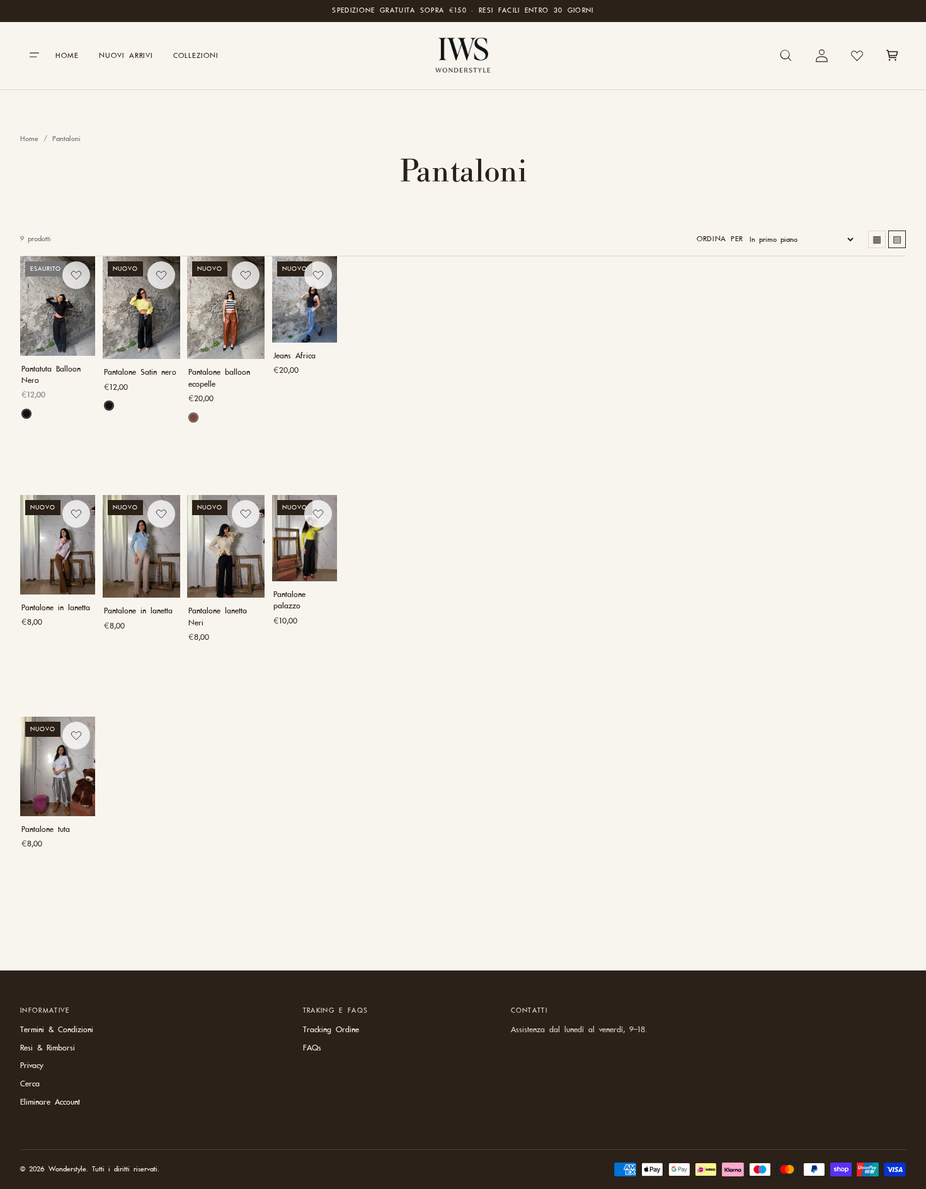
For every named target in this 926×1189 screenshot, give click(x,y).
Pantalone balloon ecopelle (219, 378)
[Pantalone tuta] (57, 766)
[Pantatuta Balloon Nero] (57, 306)
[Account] (821, 55)
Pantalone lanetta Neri (217, 617)
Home (29, 138)
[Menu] (34, 55)
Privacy (31, 1066)
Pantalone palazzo (289, 600)
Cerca (30, 1084)
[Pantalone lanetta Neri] (226, 546)
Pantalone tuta (45, 829)
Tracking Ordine (331, 1030)
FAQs (312, 1048)
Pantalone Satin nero (140, 372)
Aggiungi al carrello (141, 448)
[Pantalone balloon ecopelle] (226, 307)
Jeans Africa (294, 356)
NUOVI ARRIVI (126, 55)
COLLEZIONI (196, 55)
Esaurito (58, 445)
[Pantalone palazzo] (304, 538)
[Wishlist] (857, 55)
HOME (67, 55)
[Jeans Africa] (304, 299)
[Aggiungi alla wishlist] (76, 275)
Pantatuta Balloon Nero (51, 374)
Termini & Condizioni (56, 1030)
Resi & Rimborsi (47, 1048)
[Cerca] (786, 55)
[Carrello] (892, 55)
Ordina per (720, 238)
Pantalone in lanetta (55, 608)
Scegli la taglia (304, 414)
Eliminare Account (50, 1102)
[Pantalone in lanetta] (57, 544)
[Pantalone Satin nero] (141, 307)
